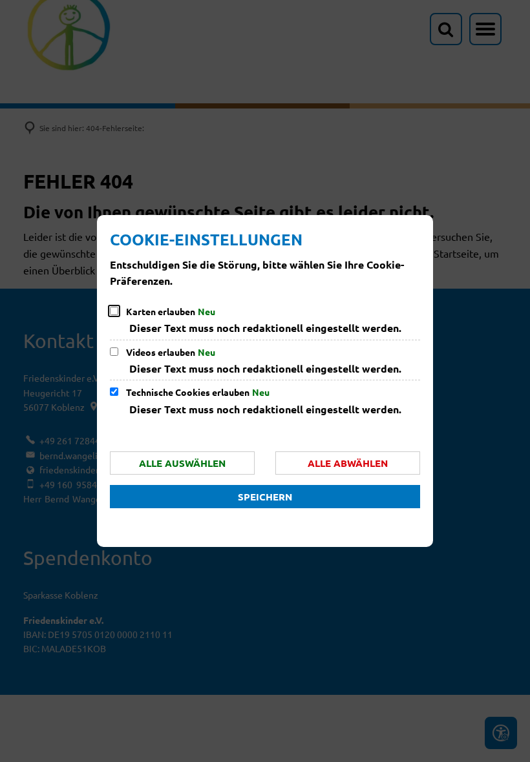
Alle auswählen (182, 463)
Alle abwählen (348, 463)
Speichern (265, 496)
